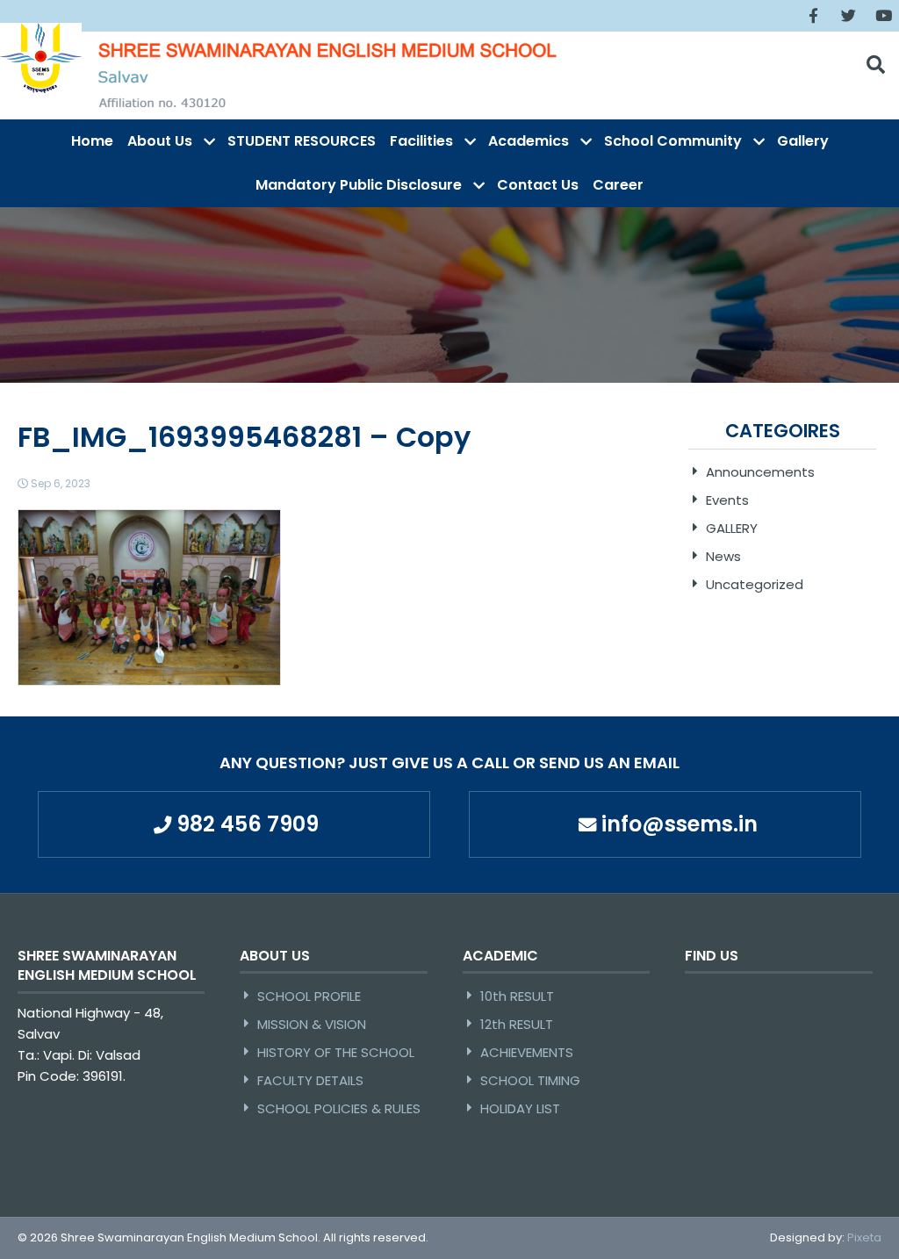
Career (618, 185)
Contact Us (538, 185)
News (723, 556)
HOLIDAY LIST (520, 1108)
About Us (159, 141)
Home (92, 141)
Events (727, 500)
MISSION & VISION (311, 1024)
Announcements (760, 472)
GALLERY (732, 528)
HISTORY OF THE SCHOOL (335, 1052)
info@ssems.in (679, 823)
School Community (673, 141)
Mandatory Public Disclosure (358, 185)
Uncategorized (754, 584)
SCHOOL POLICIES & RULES (339, 1108)
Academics (528, 141)
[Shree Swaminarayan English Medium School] (41, 58)
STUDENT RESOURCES (301, 141)
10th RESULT (517, 996)
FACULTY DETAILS (310, 1080)
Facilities (421, 141)
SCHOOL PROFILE (309, 996)
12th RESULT (516, 1024)
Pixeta (864, 1237)
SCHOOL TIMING (530, 1080)
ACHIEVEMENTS (526, 1052)
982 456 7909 (247, 823)
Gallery (803, 141)
